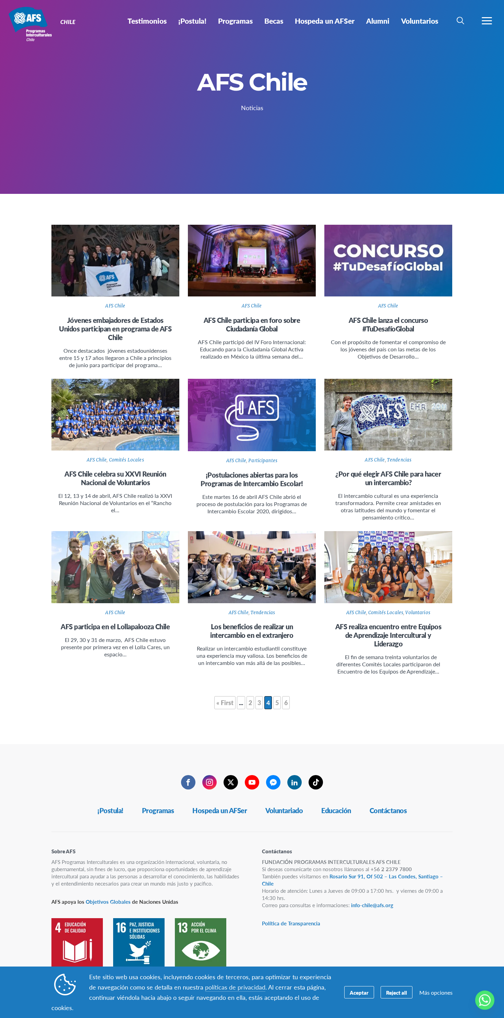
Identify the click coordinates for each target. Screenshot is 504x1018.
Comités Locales (126, 460)
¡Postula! (110, 810)
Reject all (396, 992)
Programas (158, 810)
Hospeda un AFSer (219, 810)
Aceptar (359, 992)
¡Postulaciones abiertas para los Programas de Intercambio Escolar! (252, 479)
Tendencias (399, 460)
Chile (30, 23)
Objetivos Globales (108, 901)
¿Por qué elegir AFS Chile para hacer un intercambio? (388, 478)
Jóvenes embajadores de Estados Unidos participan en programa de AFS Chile (115, 328)
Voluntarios (417, 613)
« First (224, 702)
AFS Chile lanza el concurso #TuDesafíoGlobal (388, 324)
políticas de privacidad (235, 987)
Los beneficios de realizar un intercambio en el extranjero (251, 631)
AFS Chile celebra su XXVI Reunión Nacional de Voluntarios (115, 478)
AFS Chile (115, 306)
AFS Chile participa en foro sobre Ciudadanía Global (252, 324)
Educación (336, 810)
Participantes (262, 461)
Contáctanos (388, 810)
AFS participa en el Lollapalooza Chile (115, 626)
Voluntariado (284, 810)
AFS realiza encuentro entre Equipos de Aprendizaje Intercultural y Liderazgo (388, 635)
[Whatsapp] (485, 1000)
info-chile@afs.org (372, 905)
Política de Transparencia (291, 923)
